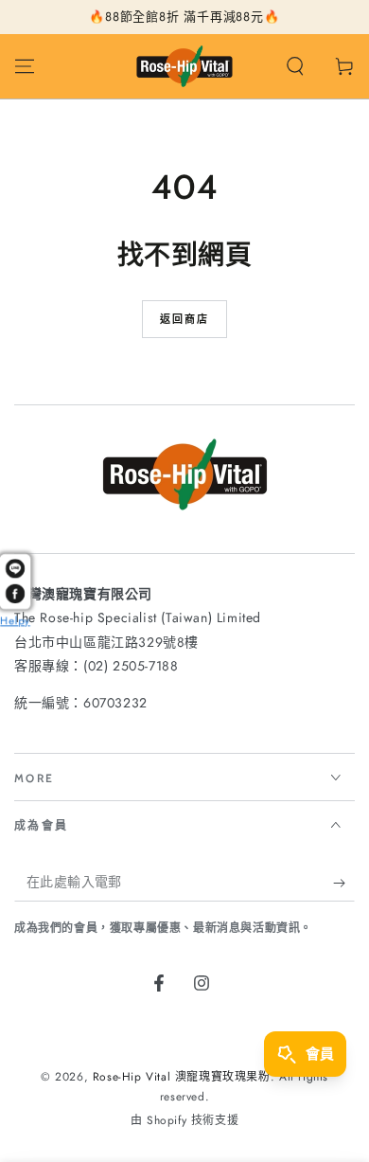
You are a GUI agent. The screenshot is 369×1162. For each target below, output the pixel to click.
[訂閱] (344, 882)
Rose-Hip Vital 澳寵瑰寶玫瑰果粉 (182, 1076)
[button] (295, 66)
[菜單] (24, 66)
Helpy (15, 621)
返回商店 (185, 319)
